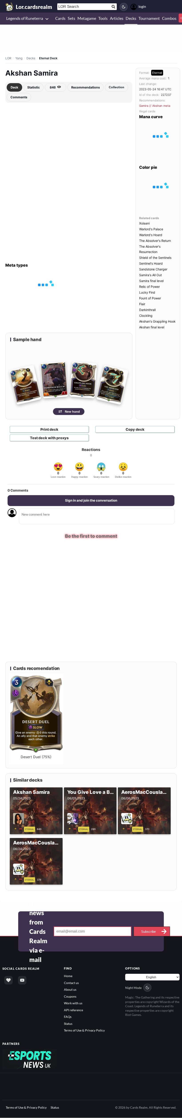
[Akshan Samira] (19, 829)
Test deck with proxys (49, 438)
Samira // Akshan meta (154, 105)
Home (68, 976)
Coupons (70, 997)
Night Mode (133, 988)
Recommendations (85, 87)
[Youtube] (22, 981)
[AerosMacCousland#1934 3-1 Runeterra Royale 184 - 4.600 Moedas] (127, 829)
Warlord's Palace (151, 229)
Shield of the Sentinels (155, 257)
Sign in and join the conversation (91, 500)
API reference (73, 1010)
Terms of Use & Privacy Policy (84, 1031)
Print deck (49, 429)
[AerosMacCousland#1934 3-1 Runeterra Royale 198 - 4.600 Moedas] (19, 879)
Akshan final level (151, 327)
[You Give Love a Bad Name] (73, 829)
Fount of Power (150, 298)
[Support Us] (8, 981)
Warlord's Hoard (150, 235)
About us (70, 990)
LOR (8, 58)
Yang (18, 58)
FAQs (67, 1017)
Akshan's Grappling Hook (157, 321)
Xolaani (144, 223)
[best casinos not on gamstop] (29, 1059)
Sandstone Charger (153, 269)
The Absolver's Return (155, 241)
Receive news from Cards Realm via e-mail (40, 932)
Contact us (71, 983)
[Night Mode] (124, 7)
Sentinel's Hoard (151, 263)
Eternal (157, 72)
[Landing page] (9, 6)
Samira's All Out (150, 275)
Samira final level (151, 281)
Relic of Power (149, 286)
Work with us (73, 1004)
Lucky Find (147, 292)
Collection (116, 87)
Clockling (145, 315)
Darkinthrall (147, 310)
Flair (142, 304)
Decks (30, 58)
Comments (18, 97)
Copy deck (135, 429)
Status (68, 1024)
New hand (72, 411)
